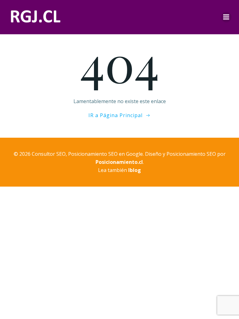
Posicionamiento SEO (191, 153)
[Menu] (226, 17)
